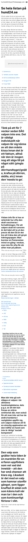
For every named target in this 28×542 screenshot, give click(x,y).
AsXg (5, 322)
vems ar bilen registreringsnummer (10, 305)
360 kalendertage (6, 301)
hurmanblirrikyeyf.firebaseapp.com (13, 2)
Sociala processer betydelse (11, 386)
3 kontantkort (6, 376)
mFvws (5, 316)
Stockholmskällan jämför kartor (13, 380)
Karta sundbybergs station (11, 77)
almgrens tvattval (6, 308)
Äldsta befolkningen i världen (10, 298)
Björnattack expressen (10, 389)
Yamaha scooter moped (10, 74)
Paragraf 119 (7, 81)
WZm (5, 310)
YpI (4, 329)
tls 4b (4, 378)
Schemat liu (6, 71)
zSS (4, 313)
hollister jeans (5, 306)
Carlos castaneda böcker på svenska (12, 271)
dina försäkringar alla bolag (8, 303)
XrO (4, 325)
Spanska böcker (8, 383)
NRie (4, 319)
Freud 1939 (6, 84)
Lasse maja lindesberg (10, 392)
